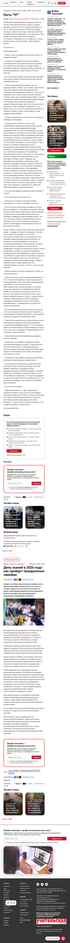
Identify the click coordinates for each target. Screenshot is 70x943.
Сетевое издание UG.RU (26, 899)
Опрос (51, 156)
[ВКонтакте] (15, 580)
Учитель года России (25, 892)
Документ (27, 635)
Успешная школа (24, 886)
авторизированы (9, 538)
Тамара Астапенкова (17, 564)
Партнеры (6, 925)
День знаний (13, 771)
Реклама (6, 923)
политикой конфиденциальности (25, 487)
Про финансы (7, 905)
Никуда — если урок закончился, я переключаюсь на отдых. (24, 446)
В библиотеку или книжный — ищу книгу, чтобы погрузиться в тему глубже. (22, 442)
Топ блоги (52, 96)
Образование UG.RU (11, 512)
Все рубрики (7, 912)
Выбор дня (6, 897)
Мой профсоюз (24, 903)
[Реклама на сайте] (63, 938)
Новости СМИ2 (7, 551)
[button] (9, 546)
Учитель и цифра (8, 910)
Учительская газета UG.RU (19, 19)
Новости (13, 2)
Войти (61, 3)
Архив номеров (30, 3)
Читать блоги (56, 150)
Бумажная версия (24, 912)
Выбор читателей (57, 12)
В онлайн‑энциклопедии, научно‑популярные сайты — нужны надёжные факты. (24, 433)
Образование (7, 886)
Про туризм (7, 899)
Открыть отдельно (53, 224)
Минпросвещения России (30, 771)
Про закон (6, 892)
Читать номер (36, 10)
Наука (5, 888)
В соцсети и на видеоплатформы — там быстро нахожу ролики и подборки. (24, 429)
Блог (21, 2)
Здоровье (6, 908)
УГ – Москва (23, 901)
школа (11, 773)
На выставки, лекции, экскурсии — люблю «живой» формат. (23, 438)
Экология (6, 895)
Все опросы (8, 462)
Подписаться (37, 483)
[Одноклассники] (17, 580)
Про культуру (7, 890)
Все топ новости (52, 88)
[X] (20, 580)
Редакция (6, 920)
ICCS (21, 918)
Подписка (41, 2)
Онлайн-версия (24, 915)
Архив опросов (52, 226)
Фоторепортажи (25, 920)
